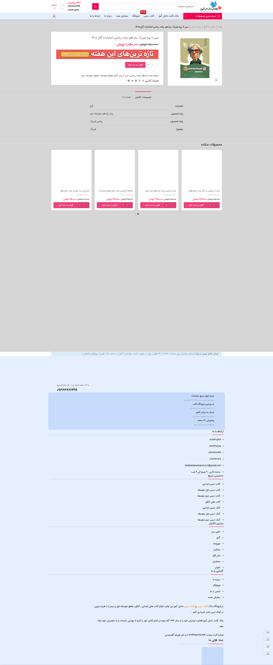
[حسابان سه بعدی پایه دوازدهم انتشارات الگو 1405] (71, 170)
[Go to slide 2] (135, 214)
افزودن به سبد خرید (135, 64)
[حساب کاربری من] (54, 16)
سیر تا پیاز (196, 27)
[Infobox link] (74, 6)
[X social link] (139, 81)
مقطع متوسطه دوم (90, 75)
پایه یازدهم (147, 75)
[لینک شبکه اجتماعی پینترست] (136, 81)
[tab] (143, 95)
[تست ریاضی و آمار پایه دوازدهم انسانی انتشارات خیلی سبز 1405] (202, 170)
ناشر (213, 27)
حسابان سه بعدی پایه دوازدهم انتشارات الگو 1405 (74, 192)
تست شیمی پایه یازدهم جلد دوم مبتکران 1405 (160, 192)
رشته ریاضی (135, 75)
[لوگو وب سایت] (210, 6)
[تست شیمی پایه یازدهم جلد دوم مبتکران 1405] (158, 170)
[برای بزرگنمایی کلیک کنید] (216, 80)
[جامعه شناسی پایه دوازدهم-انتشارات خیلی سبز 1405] (115, 170)
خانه (220, 27)
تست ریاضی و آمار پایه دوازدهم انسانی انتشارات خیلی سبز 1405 (204, 192)
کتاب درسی (202, 606)
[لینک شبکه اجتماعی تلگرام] (129, 81)
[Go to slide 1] (138, 214)
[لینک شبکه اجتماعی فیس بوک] (143, 81)
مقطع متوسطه (106, 75)
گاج (206, 27)
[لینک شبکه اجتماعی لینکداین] (132, 81)
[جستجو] (95, 6)
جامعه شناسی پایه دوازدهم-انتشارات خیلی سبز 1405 (116, 192)
